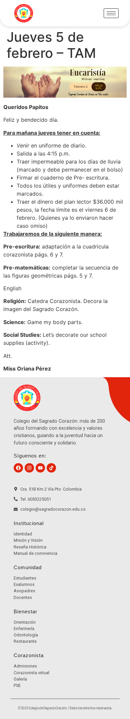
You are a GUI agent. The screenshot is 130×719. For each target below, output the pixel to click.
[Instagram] (29, 468)
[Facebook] (18, 468)
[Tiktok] (51, 468)
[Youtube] (40, 468)
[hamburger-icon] (111, 13)
